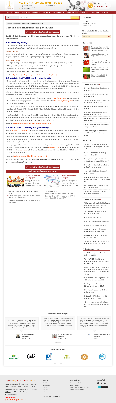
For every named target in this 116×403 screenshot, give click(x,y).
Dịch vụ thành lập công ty (77, 383)
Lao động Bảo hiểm (72, 12)
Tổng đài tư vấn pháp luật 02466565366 (43, 32)
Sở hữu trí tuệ (46, 12)
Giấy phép (45, 389)
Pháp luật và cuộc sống (91, 249)
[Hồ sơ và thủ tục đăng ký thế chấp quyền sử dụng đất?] (86, 55)
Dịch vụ (86, 21)
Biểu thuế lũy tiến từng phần (63, 101)
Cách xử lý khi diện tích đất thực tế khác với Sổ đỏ (99, 75)
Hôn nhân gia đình (58, 12)
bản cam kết (24, 150)
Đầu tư (45, 387)
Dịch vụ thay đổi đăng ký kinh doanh (79, 387)
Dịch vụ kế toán (74, 385)
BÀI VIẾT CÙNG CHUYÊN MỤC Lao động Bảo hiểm (43, 171)
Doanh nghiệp (26, 12)
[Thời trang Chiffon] (31, 356)
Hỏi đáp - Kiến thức (89, 23)
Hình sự (45, 391)
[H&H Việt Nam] (102, 356)
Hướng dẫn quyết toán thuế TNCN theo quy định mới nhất (32, 123)
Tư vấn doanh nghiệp (25, 8)
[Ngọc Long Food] (13, 356)
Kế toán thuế (36, 12)
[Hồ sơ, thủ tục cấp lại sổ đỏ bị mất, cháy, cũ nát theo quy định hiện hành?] (86, 62)
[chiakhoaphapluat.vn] (9, 5)
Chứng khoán (46, 385)
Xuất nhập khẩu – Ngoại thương (51, 396)
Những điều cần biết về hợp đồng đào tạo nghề (59, 193)
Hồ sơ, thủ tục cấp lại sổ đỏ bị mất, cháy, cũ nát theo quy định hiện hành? (100, 62)
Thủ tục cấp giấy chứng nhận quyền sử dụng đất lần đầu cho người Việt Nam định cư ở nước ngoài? (100, 49)
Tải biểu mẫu (95, 12)
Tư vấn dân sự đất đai (49, 5)
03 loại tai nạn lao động (51, 191)
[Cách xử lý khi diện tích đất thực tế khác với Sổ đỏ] (86, 76)
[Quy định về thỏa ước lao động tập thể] (15, 181)
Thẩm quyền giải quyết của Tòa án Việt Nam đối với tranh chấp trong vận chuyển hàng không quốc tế (97, 205)
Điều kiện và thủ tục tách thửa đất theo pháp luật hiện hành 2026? (100, 69)
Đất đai (17, 12)
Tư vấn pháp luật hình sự (26, 5)
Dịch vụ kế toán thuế (49, 7)
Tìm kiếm (74, 17)
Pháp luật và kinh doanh (91, 199)
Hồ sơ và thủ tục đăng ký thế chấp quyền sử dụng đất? (99, 54)
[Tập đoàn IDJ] (49, 356)
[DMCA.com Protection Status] (102, 387)
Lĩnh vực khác (84, 12)
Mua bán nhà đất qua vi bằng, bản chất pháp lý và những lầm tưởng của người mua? (97, 179)
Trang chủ (9, 12)
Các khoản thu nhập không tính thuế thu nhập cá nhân (30, 156)
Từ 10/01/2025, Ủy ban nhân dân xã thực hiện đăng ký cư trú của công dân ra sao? (96, 304)
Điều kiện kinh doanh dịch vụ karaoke (96, 221)
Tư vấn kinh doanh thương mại (27, 7)
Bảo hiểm (45, 383)
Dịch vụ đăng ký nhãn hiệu (77, 389)
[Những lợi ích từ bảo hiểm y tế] (52, 181)
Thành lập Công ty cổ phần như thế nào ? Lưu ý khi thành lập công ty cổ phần (96, 133)
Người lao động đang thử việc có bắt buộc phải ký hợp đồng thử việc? (35, 75)
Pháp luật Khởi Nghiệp (91, 84)
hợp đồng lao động (60, 98)
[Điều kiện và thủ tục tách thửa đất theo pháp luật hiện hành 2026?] (86, 69)
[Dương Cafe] (84, 356)
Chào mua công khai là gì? (93, 217)
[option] (22, 328)
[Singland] (66, 356)
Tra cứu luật (105, 12)
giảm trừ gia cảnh (54, 147)
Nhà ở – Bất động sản (49, 394)
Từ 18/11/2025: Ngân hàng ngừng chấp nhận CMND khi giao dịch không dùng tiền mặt (96, 261)
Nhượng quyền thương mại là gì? (95, 225)
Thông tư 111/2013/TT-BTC (20, 130)
